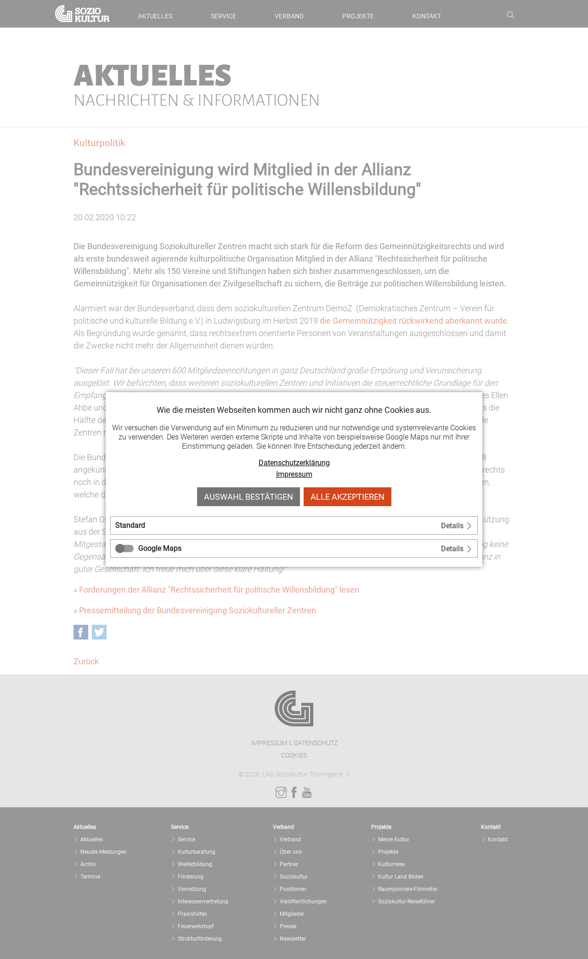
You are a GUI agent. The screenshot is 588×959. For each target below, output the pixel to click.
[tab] (294, 525)
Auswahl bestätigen (248, 497)
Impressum (294, 474)
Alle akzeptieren (347, 497)
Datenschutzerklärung (294, 462)
